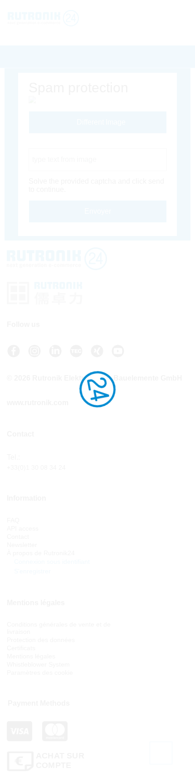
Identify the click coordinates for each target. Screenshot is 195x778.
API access (23, 528)
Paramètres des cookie (40, 672)
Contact (18, 536)
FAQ (13, 520)
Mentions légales (31, 656)
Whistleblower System (38, 664)
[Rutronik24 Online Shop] (62, 18)
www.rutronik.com (37, 403)
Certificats (21, 648)
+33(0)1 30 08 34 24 (36, 467)
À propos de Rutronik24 (41, 553)
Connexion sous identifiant (51, 561)
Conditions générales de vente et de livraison (59, 628)
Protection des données (41, 639)
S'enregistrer (31, 571)
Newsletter (22, 544)
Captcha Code (52, 144)
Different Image (100, 122)
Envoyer (97, 211)
